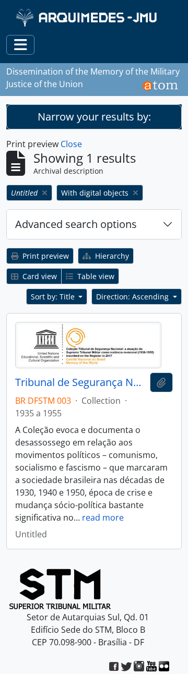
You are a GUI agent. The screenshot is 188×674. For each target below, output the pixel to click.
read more (103, 517)
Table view (94, 276)
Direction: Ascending (133, 297)
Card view (38, 276)
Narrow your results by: (94, 117)
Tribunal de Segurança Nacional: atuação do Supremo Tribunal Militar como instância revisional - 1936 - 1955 (80, 382)
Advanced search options (76, 224)
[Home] (87, 17)
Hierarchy (111, 256)
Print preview (44, 256)
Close (71, 144)
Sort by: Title (54, 297)
